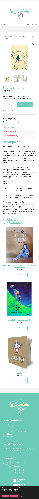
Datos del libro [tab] (10, 132)
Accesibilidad (7, 434)
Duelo (11, 122)
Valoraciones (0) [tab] (11, 136)
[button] (33, 44)
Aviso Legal (7, 424)
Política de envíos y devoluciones (14, 431)
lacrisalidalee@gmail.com (15, 466)
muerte (15, 122)
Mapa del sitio (8, 437)
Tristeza (24, 36)
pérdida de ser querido (25, 122)
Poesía (12, 120)
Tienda (10, 36)
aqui (3, 492)
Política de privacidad (10, 426)
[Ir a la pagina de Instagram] (15, 471)
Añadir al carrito (25, 104)
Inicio (4, 36)
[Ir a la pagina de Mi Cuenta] (28, 24)
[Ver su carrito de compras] (32, 24)
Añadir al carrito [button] (19, 275)
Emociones (17, 36)
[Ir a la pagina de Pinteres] (23, 471)
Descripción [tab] (9, 128)
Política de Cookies (9, 429)
